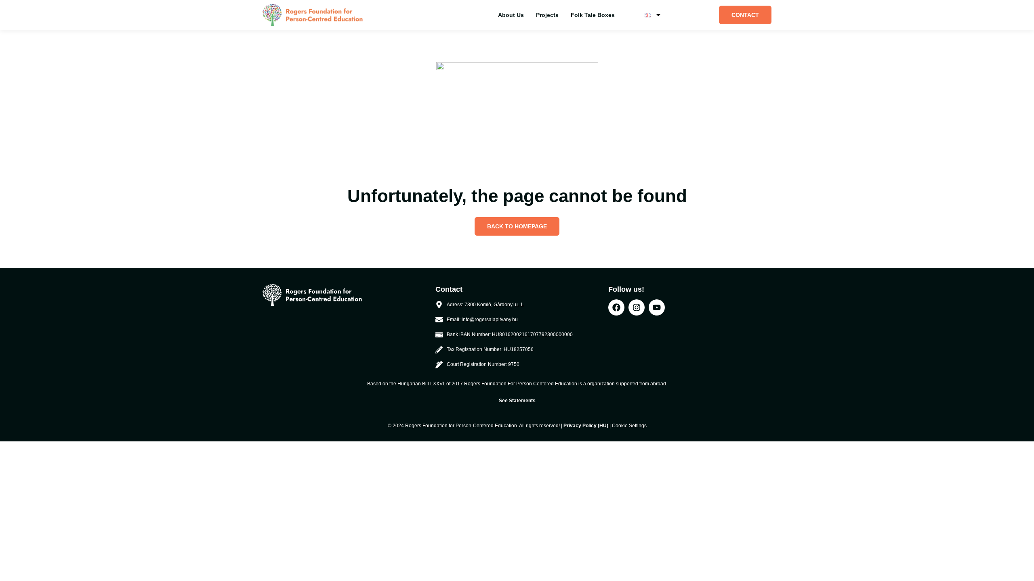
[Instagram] (636, 307)
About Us (511, 15)
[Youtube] (657, 307)
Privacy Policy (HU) (585, 425)
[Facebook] (616, 307)
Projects (547, 15)
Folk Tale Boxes (593, 15)
